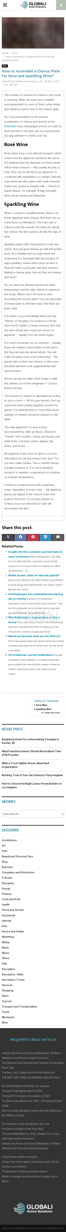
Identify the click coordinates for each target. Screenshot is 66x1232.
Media (5, 942)
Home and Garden (13, 909)
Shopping (7, 990)
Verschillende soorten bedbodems (30, 655)
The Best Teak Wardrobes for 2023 (22, 1091)
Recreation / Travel (13, 979)
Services (7, 985)
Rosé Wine (41, 705)
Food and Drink (11, 899)
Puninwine (10, 126)
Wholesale (8, 1017)
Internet (6, 920)
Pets (4, 963)
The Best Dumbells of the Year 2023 (23, 1128)
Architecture (9, 840)
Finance (6, 893)
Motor (5, 947)
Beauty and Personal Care (17, 856)
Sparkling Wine (43, 709)
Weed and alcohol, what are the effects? (34, 636)
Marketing (8, 936)
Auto (4, 850)
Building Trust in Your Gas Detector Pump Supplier (32, 775)
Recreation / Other (13, 974)
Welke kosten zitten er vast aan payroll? (34, 575)
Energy (6, 888)
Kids (4, 926)
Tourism (7, 1001)
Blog (5, 861)
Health (6, 904)
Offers (6, 958)
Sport (5, 995)
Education (8, 883)
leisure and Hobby (13, 931)
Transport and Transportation (19, 1006)
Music (5, 952)
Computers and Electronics (18, 872)
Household (8, 915)
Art (3, 845)
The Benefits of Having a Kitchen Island (24, 1171)
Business (7, 867)
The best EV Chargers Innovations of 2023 (26, 1095)
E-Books (7, 877)
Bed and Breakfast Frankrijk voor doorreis (26, 1086)
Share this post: (52, 712)
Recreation (8, 969)
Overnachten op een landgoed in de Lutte (25, 1123)
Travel (5, 1011)
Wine (5, 66)
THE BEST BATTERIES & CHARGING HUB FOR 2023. (31, 1077)
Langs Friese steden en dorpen (19, 1156)
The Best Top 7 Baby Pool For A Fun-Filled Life (28, 1072)
